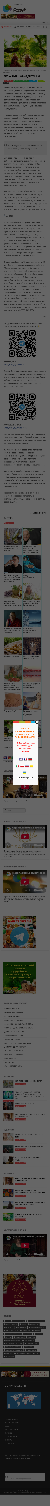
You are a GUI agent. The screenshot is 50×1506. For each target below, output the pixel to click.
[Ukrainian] (24, 758)
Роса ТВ (24, 1491)
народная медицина (13, 1340)
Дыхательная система (14, 1032)
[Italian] (12, 758)
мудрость (31, 1337)
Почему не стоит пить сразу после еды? (29, 1136)
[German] (10, 758)
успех (37, 1353)
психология (29, 1347)
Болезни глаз (10, 1058)
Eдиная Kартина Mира (24, 1103)
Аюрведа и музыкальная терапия (29, 1146)
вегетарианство (11, 1324)
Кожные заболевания (13, 1013)
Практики (41, 80)
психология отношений (14, 1350)
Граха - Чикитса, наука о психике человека (28, 1215)
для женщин (22, 1327)
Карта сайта (9, 1443)
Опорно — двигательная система (18, 1028)
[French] (7, 758)
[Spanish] (21, 758)
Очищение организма (13, 1020)
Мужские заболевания (14, 1055)
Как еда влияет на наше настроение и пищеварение (31, 1115)
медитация (10, 523)
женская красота (12, 1330)
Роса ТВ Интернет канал (20, 1478)
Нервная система (12, 1016)
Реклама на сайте (12, 1422)
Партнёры (9, 1433)
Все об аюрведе (18, 1321)
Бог (7, 1321)
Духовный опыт (16, 70)
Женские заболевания (14, 1051)
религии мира (31, 1350)
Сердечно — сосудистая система (18, 1024)
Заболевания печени (13, 1035)
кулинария (27, 1334)
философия (10, 1356)
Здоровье (33, 80)
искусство (26, 1330)
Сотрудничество (11, 1436)
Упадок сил (9, 1062)
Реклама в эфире (11, 1419)
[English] (4, 758)
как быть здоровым (13, 1334)
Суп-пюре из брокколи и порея (28, 1081)
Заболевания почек (13, 1039)
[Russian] (18, 758)
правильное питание (13, 1347)
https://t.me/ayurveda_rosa (15, 428)
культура (39, 1334)
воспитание (34, 1324)
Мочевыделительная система (17, 1043)
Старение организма (13, 1066)
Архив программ (11, 1429)
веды (24, 1324)
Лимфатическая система (15, 1047)
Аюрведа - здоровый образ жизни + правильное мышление (30, 1203)
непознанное (29, 1340)
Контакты (8, 1440)
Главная (6, 70)
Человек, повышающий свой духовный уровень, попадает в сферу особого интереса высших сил (30, 1095)
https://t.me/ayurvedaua (14, 365)
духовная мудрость (38, 1327)
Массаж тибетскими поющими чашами (28, 1159)
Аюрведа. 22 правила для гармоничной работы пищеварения (30, 1192)
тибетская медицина (24, 1353)
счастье (9, 1353)
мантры (8, 1337)
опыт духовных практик (14, 1343)
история (37, 1330)
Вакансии (9, 1426)
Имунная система (12, 1009)
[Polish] (15, 758)
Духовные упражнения (36, 1321)
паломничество (32, 1343)
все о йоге (9, 1327)
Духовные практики (29, 70)
